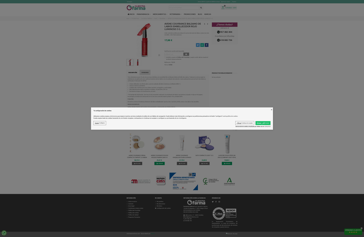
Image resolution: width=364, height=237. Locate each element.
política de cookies (232, 116)
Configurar (100, 123)
